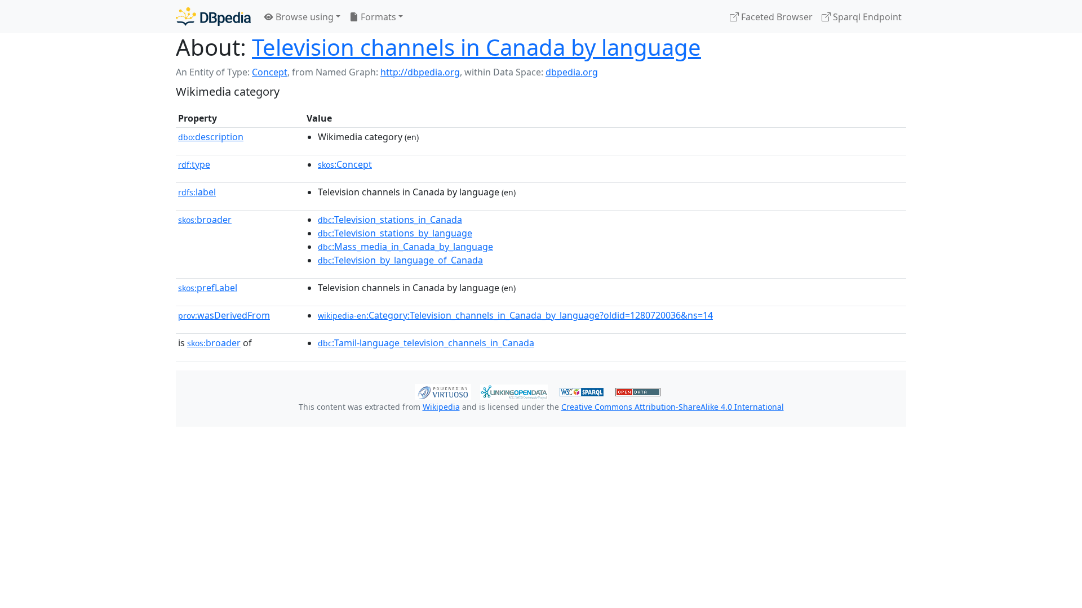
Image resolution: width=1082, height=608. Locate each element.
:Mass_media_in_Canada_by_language (405, 246)
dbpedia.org (572, 72)
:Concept (345, 164)
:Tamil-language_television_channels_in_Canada (426, 343)
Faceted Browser (776, 17)
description (210, 137)
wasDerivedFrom (224, 315)
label (197, 192)
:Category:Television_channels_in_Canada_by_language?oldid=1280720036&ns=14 (515, 315)
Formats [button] (377, 17)
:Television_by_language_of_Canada (400, 260)
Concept (269, 72)
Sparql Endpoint (866, 17)
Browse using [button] (303, 17)
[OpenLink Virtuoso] (443, 391)
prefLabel (207, 287)
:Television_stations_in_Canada (390, 219)
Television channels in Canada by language (476, 47)
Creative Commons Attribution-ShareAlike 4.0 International (672, 406)
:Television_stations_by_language (395, 233)
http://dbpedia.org (420, 72)
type (194, 164)
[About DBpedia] (213, 17)
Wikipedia (441, 406)
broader (205, 219)
